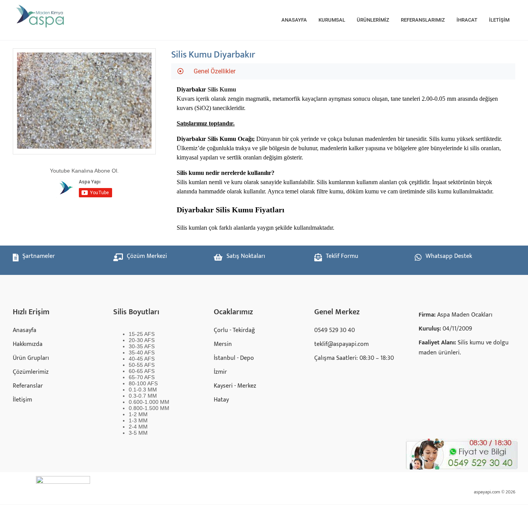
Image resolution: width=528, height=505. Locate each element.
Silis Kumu (222, 89)
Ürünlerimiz (373, 20)
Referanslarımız (423, 20)
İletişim (499, 20)
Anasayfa (294, 20)
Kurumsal (332, 20)
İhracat (466, 20)
